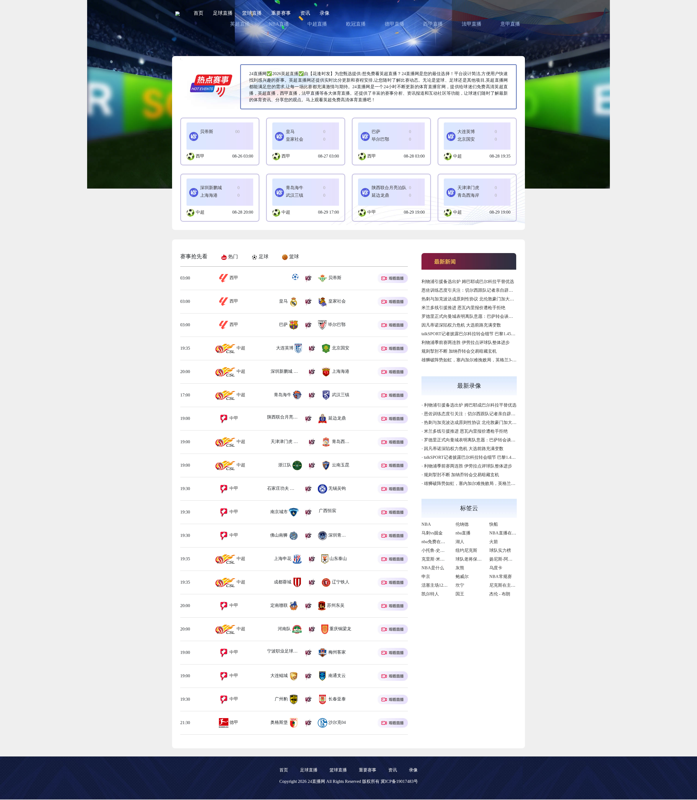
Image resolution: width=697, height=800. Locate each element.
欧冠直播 (356, 24)
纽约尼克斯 (466, 550)
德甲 (233, 722)
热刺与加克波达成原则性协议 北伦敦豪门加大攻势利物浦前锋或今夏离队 (491, 299)
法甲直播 (471, 24)
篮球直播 (252, 13)
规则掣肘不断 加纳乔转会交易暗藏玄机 (459, 351)
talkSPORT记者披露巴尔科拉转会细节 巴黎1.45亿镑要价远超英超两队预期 (492, 333)
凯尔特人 (430, 594)
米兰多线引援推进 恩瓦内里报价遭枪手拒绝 (463, 307)
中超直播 (317, 24)
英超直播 (240, 24)
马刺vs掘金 (432, 533)
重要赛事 (281, 13)
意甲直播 (510, 24)
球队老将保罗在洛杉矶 (477, 559)
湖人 (460, 541)
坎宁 (460, 585)
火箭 (493, 541)
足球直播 (223, 13)
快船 (493, 524)
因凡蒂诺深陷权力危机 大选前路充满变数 (461, 325)
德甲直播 (394, 24)
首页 (198, 13)
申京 (425, 576)
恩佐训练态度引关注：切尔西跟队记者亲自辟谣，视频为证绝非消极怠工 (491, 290)
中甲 (371, 212)
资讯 (305, 13)
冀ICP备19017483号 (399, 781)
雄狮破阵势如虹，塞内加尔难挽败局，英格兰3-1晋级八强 (476, 360)
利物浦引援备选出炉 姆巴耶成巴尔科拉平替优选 (467, 281)
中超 (457, 156)
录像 (324, 13)
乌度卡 (495, 567)
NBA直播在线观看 (507, 533)
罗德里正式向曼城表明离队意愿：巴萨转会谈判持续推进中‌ (478, 316)
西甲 (200, 156)
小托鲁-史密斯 (435, 550)
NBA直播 (279, 24)
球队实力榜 (500, 550)
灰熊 (460, 567)
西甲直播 (433, 24)
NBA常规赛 (500, 576)
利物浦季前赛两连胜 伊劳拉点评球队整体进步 (465, 342)
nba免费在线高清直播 (442, 541)
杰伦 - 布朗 (499, 594)
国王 (460, 594)
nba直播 (463, 533)
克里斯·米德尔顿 (437, 559)
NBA (426, 524)
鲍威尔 (462, 576)
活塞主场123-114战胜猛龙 (446, 585)
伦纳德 (462, 524)
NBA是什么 (432, 567)
